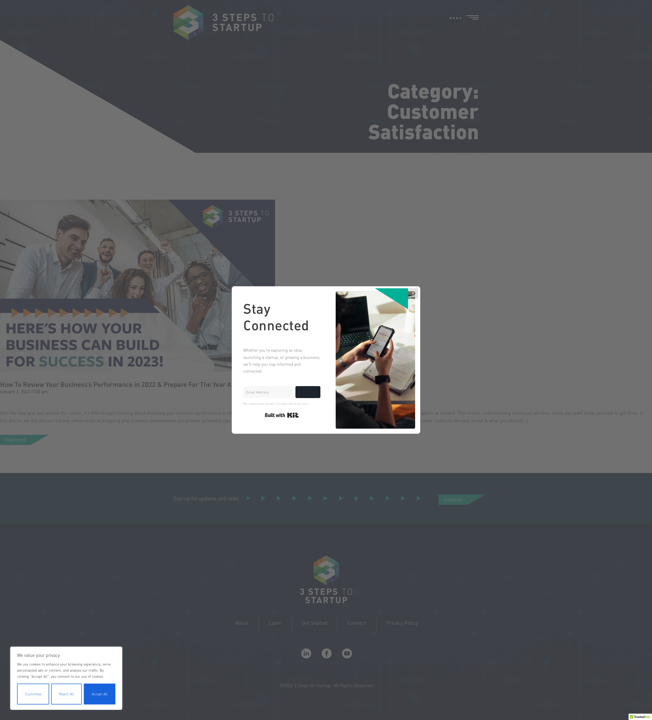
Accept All (99, 694)
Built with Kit (282, 415)
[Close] (413, 293)
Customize (33, 694)
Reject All (66, 694)
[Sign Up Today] (307, 392)
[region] (66, 678)
